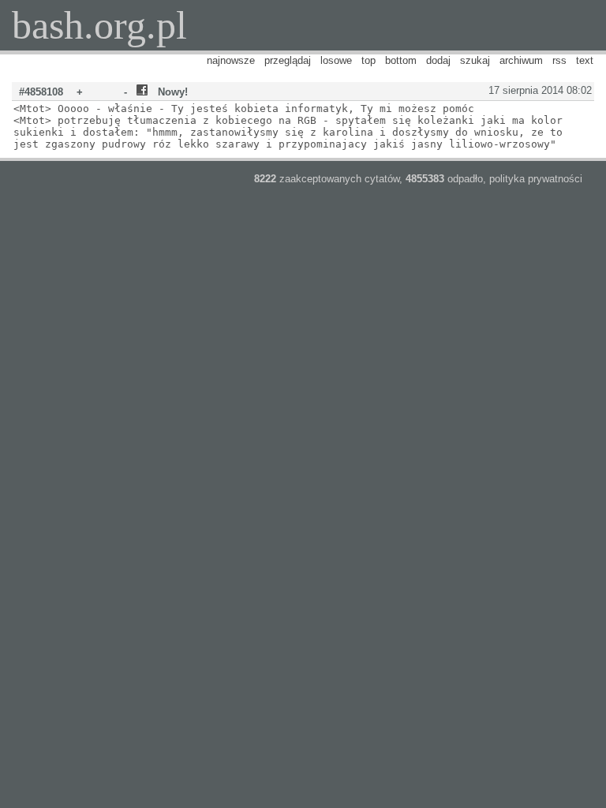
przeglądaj (287, 60)
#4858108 (41, 92)
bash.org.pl (99, 25)
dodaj (438, 60)
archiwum (521, 60)
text (584, 60)
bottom (401, 60)
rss (559, 60)
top (368, 60)
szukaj (475, 60)
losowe (336, 60)
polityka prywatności (535, 179)
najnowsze (231, 60)
